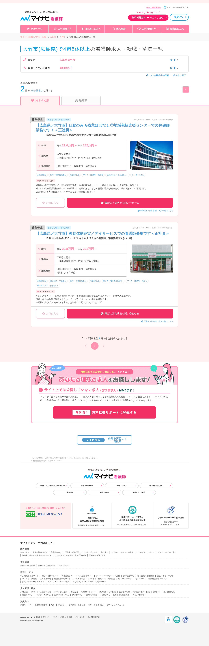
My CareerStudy (124, 579)
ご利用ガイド (65, 28)
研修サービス (25, 605)
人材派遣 (24, 592)
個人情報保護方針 (94, 617)
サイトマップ (121, 485)
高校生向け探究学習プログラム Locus (53, 565)
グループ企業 (79, 617)
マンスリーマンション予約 (58, 582)
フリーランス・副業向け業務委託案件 (70, 555)
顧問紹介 (156, 592)
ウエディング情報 (29, 579)
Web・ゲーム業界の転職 (41, 592)
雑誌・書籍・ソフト (165, 576)
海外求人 (104, 552)
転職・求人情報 (91, 552)
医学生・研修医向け (73, 552)
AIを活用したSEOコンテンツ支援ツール (89, 582)
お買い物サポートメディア (33, 582)
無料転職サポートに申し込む (148, 17)
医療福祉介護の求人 (97, 555)
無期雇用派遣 (91, 595)
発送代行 (61, 605)
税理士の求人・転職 (141, 592)
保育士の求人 (77, 595)
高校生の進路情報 (27, 565)
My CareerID (140, 579)
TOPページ (37, 28)
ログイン (178, 17)
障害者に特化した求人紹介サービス (36, 555)
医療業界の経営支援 (121, 595)
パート (151, 552)
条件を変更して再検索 (107, 440)
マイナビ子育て (80, 579)
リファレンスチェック (115, 605)
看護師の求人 (27, 595)
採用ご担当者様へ (153, 7)
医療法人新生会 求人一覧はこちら (158, 321)
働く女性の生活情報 (145, 576)
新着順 (83, 100)
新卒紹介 (74, 592)
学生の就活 (25, 552)
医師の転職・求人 (61, 595)
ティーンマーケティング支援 (108, 576)
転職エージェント (88, 592)
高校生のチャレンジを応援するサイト (77, 576)
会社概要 (37, 617)
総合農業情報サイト (62, 579)
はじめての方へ (93, 28)
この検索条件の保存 (159, 75)
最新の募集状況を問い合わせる (122, 202)
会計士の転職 (124, 592)
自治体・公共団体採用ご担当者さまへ (53, 485)
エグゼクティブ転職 (107, 592)
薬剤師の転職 (169, 592)
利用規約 (70, 492)
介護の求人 (105, 595)
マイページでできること (178, 7)
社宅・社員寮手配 (95, 605)
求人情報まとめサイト (29, 576)
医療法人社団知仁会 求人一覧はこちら (156, 211)
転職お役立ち (177, 28)
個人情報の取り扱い (156, 485)
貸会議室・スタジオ (77, 605)
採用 (70, 617)
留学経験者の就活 (40, 552)
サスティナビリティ (59, 617)
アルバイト (141, 552)
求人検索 (120, 28)
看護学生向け (56, 552)
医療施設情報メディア (157, 579)
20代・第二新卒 (61, 592)
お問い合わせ (104, 492)
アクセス (46, 617)
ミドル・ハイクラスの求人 (122, 552)
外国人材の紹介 (139, 595)
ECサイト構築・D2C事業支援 (102, 579)
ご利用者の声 (149, 28)
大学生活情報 (128, 576)
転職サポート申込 (139, 492)
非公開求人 (37, 90)
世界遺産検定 (45, 579)
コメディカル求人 (43, 595)
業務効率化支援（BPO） (45, 605)
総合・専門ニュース (50, 576)
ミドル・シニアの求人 (167, 552)
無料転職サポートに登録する (106, 412)
